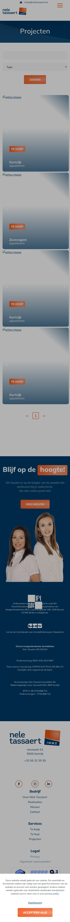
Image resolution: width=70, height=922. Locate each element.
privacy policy (52, 893)
